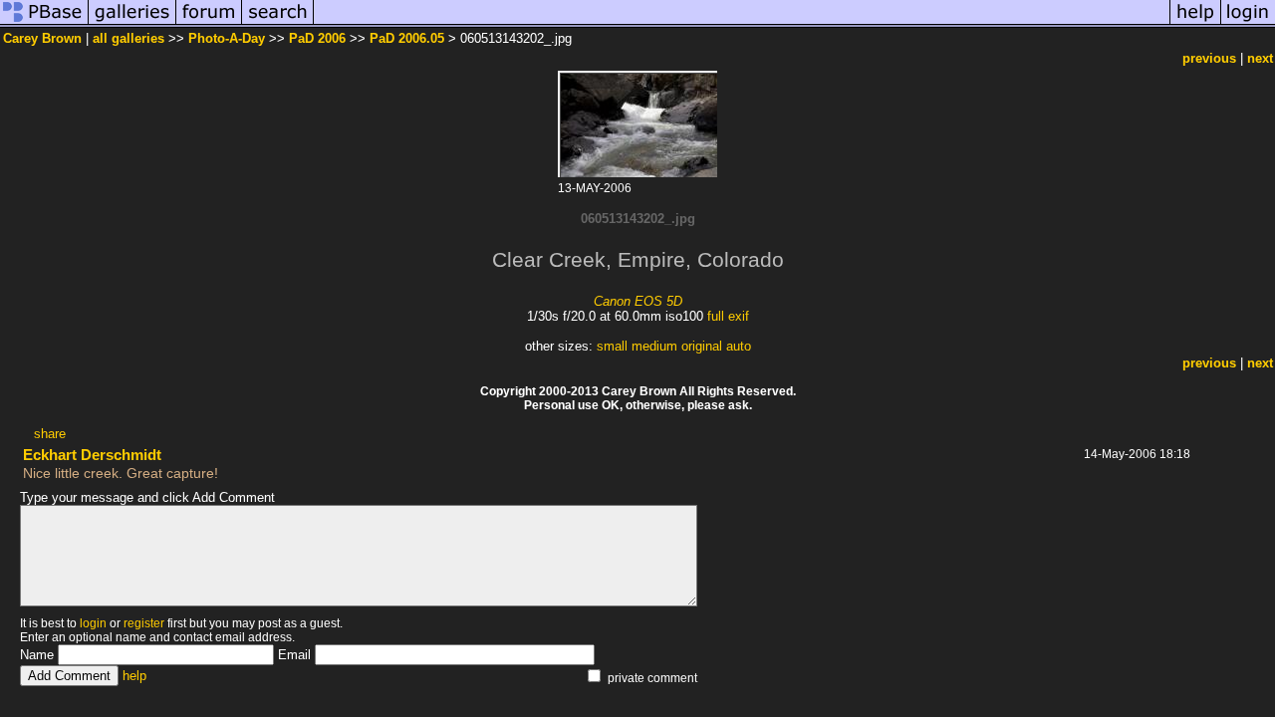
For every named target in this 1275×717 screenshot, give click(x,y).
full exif (728, 316)
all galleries (128, 38)
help (134, 675)
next (1260, 58)
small (612, 346)
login (93, 623)
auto (738, 346)
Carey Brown (42, 38)
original (701, 346)
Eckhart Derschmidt (92, 454)
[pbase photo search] (278, 23)
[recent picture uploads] (132, 23)
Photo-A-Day (226, 38)
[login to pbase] (1248, 23)
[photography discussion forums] (209, 23)
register (144, 623)
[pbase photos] (44, 23)
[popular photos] (741, 23)
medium (654, 346)
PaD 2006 (317, 38)
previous (1209, 58)
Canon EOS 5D (638, 301)
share (50, 433)
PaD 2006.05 (407, 38)
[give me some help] (1195, 23)
